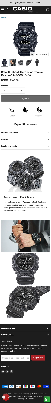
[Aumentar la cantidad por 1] (22, 90)
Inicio (3, 18)
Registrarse (38, 357)
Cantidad (4, 85)
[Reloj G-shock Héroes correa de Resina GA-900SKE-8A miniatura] (4, 62)
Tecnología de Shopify (25, 399)
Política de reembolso (40, 394)
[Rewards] (5, 397)
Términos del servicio (21, 394)
